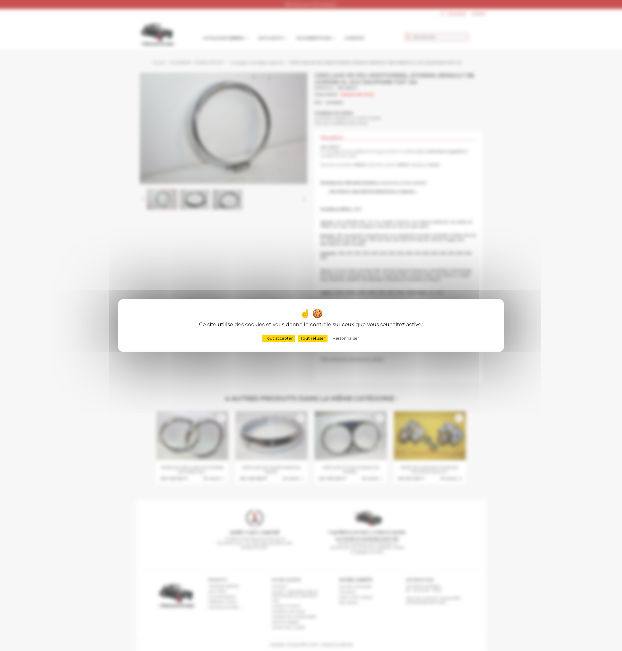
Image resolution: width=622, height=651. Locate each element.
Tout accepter (279, 338)
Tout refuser (312, 338)
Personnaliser (346, 338)
